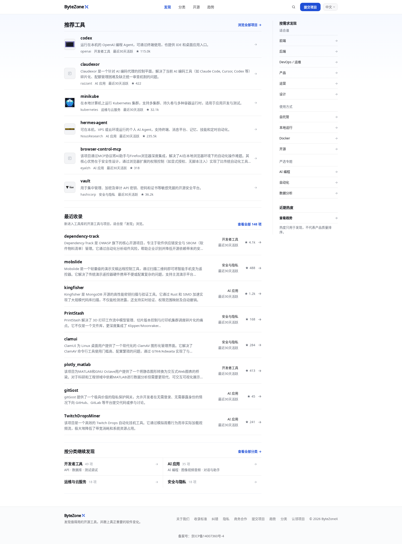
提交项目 (310, 7)
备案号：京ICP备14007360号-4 (201, 536)
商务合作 (240, 519)
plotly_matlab (77, 364)
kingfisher (74, 287)
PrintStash (74, 313)
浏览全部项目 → (249, 25)
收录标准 (200, 519)
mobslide (73, 261)
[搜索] (293, 7)
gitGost (71, 390)
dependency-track (81, 236)
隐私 (226, 519)
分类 (181, 7)
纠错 (215, 519)
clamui (70, 339)
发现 (167, 7)
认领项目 (298, 519)
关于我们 (182, 519)
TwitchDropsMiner (82, 416)
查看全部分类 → (249, 451)
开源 (196, 7)
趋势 (210, 7)
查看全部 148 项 (249, 224)
